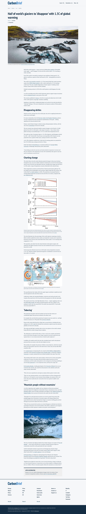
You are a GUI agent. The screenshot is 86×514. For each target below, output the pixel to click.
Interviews (39, 495)
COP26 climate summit (34, 83)
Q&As (38, 497)
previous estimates (46, 319)
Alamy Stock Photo (56, 439)
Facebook (68, 499)
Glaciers (20, 8)
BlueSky (68, 488)
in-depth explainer (34, 172)
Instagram (68, 495)
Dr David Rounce (35, 144)
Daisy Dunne (11, 22)
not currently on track (34, 81)
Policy (9, 492)
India (23, 490)
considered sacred (31, 95)
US (23, 495)
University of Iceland (35, 352)
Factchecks (39, 490)
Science (13, 8)
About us (53, 488)
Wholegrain (37, 511)
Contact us (53, 490)
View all (9, 501)
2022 (55, 232)
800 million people (30, 302)
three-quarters (51, 69)
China (23, 488)
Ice (16, 8)
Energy (9, 488)
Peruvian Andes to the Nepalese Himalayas (47, 118)
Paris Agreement (31, 362)
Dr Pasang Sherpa (28, 454)
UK (23, 492)
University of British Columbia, (41, 456)
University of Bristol (50, 366)
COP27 (48, 450)
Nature (9, 490)
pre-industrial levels (28, 175)
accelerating (31, 125)
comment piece (29, 351)
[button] (62, 3)
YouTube (68, 497)
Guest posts (39, 492)
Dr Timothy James (46, 352)
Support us (53, 492)
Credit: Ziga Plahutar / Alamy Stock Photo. (28, 64)
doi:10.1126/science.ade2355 (50, 474)
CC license (16, 507)
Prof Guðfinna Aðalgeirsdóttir (53, 351)
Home (9, 8)
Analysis (39, 488)
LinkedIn (68, 492)
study (34, 324)
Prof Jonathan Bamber (28, 366)
